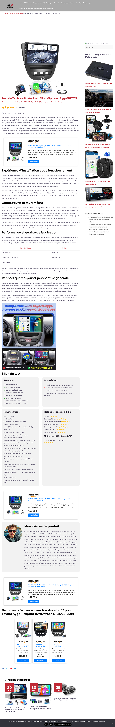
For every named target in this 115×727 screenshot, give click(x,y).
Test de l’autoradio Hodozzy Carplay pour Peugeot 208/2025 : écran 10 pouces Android (40, 708)
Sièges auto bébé (39, 3)
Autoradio (46, 102)
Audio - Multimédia (35, 102)
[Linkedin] (15, 669)
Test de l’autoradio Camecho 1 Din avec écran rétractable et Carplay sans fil (15, 709)
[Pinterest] (11, 669)
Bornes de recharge (67, 3)
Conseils (50, 8)
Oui (46, 724)
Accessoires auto (40, 8)
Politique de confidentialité (63, 724)
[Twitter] (7, 669)
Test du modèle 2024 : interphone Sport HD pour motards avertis (65, 699)
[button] (107, 6)
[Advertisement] (57, 28)
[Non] (113, 723)
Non (51, 724)
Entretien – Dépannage (83, 3)
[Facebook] (3, 669)
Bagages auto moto (53, 3)
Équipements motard (26, 8)
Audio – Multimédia (25, 3)
